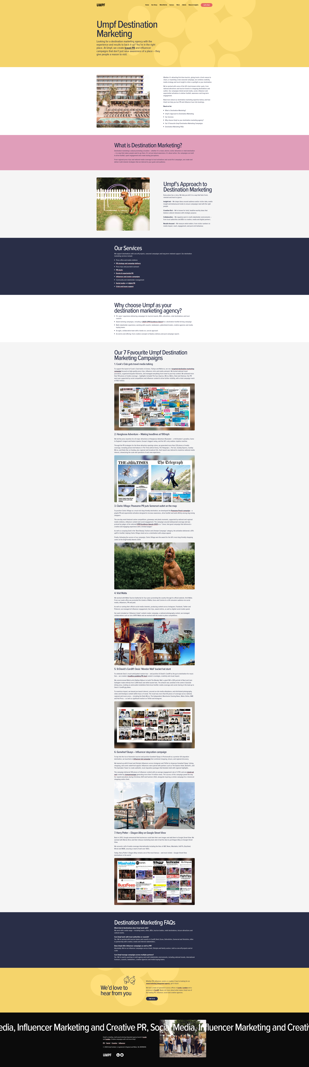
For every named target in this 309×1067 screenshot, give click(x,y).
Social (108, 1043)
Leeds (180, 987)
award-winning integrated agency (158, 983)
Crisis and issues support (124, 286)
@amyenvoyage (130, 774)
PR (104, 1043)
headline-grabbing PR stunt (137, 676)
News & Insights (193, 5)
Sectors (171, 5)
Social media (120, 283)
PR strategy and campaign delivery (128, 263)
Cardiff (156, 990)
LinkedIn (118, 1055)
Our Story (154, 5)
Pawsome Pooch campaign (180, 510)
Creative (114, 1043)
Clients (184, 5)
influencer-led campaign (141, 759)
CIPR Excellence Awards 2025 (147, 524)
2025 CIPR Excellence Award (152, 321)
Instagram (122, 1055)
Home (147, 5)
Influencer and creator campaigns (128, 276)
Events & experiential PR (124, 273)
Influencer (122, 1043)
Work (178, 5)
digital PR (131, 283)
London (185, 987)
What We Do (163, 5)
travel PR (130, 48)
